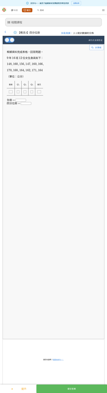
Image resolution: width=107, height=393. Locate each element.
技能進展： (67, 33)
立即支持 (76, 3)
